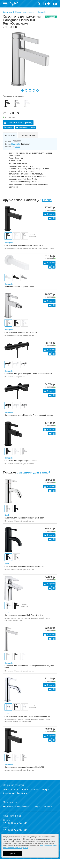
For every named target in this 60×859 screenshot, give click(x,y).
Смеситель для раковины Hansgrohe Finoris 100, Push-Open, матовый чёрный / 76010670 (7, 103)
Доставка (35, 789)
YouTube (48, 806)
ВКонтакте (8, 806)
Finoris (17, 147)
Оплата (24, 789)
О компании (8, 793)
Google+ (37, 806)
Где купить (22, 793)
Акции (6, 789)
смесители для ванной (33, 472)
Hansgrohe (42, 12)
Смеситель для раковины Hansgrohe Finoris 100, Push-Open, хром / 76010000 (17, 103)
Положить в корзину (20, 122)
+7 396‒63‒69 (15, 822)
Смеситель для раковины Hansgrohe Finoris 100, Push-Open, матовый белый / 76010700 (27, 103)
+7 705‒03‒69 (15, 829)
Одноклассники (22, 806)
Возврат (46, 789)
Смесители (7, 12)
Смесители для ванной (25, 12)
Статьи (14, 789)
